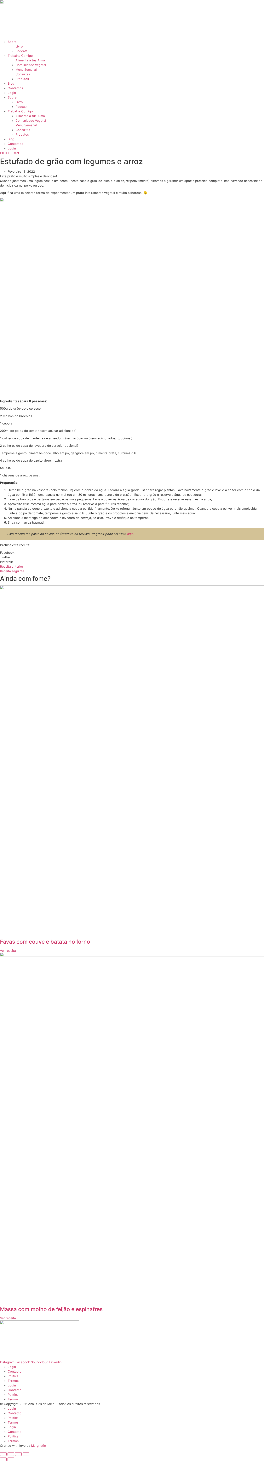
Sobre (12, 42)
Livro (19, 46)
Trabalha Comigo (20, 56)
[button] (132, 552)
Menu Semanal (26, 69)
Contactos (15, 88)
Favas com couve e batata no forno (45, 941)
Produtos (22, 79)
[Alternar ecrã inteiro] (11, 1454)
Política (13, 1376)
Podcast (21, 51)
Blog (11, 83)
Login (12, 93)
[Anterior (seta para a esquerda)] (3, 1459)
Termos (13, 1381)
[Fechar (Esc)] (26, 1454)
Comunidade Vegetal (30, 65)
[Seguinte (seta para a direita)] (11, 1459)
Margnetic (38, 1445)
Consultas (22, 74)
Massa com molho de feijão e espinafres (51, 1309)
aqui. (130, 534)
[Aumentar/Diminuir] (3, 1454)
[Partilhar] (18, 1454)
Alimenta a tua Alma (30, 60)
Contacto (14, 1371)
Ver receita (8, 950)
